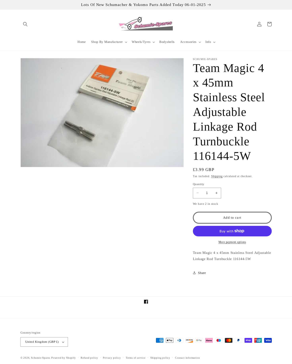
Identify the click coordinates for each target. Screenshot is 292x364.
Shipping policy (160, 357)
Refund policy (89, 357)
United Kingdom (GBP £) (42, 341)
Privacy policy (112, 357)
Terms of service (136, 357)
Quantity (198, 183)
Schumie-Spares (40, 357)
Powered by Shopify (63, 357)
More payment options (232, 241)
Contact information (187, 357)
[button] (25, 24)
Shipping (216, 176)
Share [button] (202, 273)
